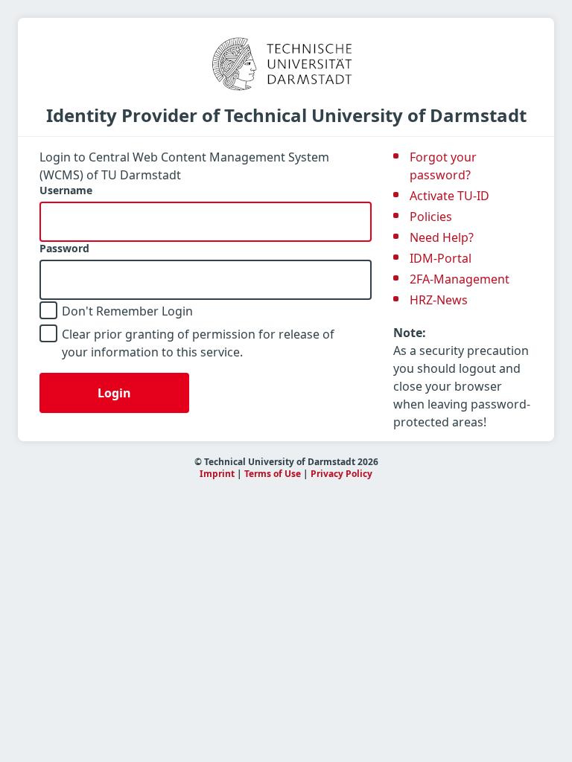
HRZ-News (439, 300)
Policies (431, 216)
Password (64, 248)
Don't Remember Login (127, 311)
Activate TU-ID (449, 196)
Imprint (217, 473)
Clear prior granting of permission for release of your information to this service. (198, 343)
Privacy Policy (341, 473)
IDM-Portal (440, 258)
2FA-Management (459, 279)
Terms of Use (272, 473)
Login (114, 393)
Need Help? (442, 237)
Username (65, 190)
